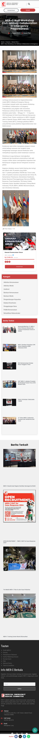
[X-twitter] (17, 733)
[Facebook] (12, 733)
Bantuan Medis (8, 296)
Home (2, 42)
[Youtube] (26, 733)
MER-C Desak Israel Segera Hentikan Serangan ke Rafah (19, 486)
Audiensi (6, 289)
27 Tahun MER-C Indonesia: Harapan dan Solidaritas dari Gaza (26, 419)
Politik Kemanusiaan (10, 310)
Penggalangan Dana (10, 306)
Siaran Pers (27, 33)
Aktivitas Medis (9, 286)
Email (5, 681)
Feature (8, 42)
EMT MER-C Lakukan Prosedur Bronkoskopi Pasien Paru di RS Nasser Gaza (27, 383)
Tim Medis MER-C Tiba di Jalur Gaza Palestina (16, 589)
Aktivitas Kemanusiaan (11, 282)
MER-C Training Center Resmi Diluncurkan (15, 636)
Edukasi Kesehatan (10, 303)
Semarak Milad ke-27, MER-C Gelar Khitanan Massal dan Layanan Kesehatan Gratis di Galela (26, 329)
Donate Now (19, 266)
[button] (16, 736)
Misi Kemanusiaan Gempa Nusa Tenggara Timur (25, 363)
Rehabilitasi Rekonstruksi (12, 313)
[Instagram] (22, 733)
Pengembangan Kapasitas (12, 299)
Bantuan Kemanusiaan (11, 292)
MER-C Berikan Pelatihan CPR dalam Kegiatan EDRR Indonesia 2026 (26, 346)
